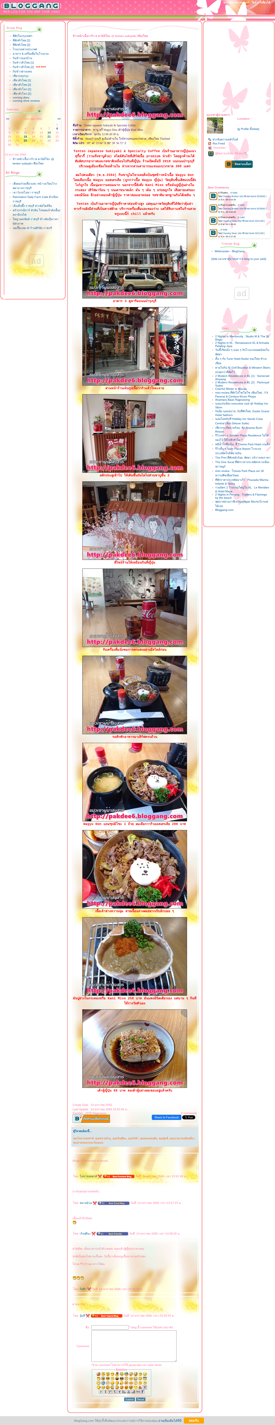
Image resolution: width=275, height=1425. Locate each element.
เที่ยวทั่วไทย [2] (22, 84)
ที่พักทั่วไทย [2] (21, 44)
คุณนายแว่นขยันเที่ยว (182, 1138)
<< (7, 118)
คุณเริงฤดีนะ (120, 1138)
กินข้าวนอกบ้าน (22, 58)
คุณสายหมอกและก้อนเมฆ (88, 1142)
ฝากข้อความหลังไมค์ (225, 139)
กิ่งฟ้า (83, 1289)
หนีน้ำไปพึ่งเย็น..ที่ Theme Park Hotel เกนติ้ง (242, 444)
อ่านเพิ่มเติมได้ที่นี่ (169, 1420)
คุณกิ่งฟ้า (133, 1138)
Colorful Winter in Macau (231, 388)
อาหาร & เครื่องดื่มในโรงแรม (31, 53)
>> (59, 118)
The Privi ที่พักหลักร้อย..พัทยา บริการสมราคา (242, 457)
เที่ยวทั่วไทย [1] (22, 80)
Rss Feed (219, 143)
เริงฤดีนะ (86, 1233)
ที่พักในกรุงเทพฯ (22, 36)
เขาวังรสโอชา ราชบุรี (26, 192)
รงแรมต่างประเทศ (25, 49)
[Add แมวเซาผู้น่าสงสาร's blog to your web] (238, 258)
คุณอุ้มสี (163, 1138)
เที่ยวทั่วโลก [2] (22, 93)
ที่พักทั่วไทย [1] (21, 40)
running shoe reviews (26, 100)
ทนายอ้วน (86, 1202)
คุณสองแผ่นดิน (148, 1138)
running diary (21, 97)
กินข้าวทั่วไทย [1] (23, 62)
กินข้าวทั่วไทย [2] (23, 67)
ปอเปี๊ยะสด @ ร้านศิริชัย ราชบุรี (32, 228)
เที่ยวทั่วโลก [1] (22, 89)
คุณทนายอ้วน (103, 1138)
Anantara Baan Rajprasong (232, 399)
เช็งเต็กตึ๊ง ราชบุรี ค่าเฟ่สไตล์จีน (32, 205)
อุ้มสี (83, 1315)
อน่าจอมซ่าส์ (89, 1176)
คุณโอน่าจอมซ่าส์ (83, 1138)
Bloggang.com (224, 509)
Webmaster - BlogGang (230, 251)
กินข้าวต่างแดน (22, 71)
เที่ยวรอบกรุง (20, 75)
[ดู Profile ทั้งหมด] (248, 129)
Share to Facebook (166, 1117)
